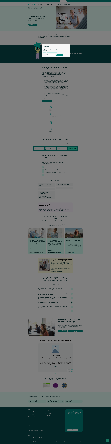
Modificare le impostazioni (50, 54)
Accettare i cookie (59, 54)
